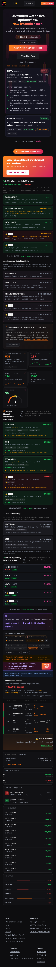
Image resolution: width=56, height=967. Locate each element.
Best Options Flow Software (21, 958)
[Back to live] (46, 640)
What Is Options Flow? (14, 935)
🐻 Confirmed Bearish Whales (36, 637)
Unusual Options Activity (40, 932)
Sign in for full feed (46, 666)
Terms (7, 928)
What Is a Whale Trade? (14, 941)
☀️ (16, 3)
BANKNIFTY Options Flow (40, 928)
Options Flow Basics (13, 922)
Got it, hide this (13, 345)
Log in (38, 141)
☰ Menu (29, 3)
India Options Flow (37, 922)
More (24, 652)
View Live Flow (28, 56)
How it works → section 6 (13, 675)
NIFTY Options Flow (38, 925)
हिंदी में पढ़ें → (9, 627)
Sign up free (46, 746)
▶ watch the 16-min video (34, 623)
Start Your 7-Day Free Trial (28, 48)
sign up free (25, 256)
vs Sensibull (15, 952)
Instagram (41, 958)
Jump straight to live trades (29, 151)
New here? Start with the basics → (36, 340)
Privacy (8, 932)
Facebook (41, 962)
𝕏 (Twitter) (41, 955)
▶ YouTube (41, 952)
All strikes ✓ (33, 649)
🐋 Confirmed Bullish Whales (15, 637)
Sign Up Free (48, 3)
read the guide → (12, 623)
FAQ (7, 925)
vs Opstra (14, 955)
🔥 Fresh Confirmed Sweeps (15, 640)
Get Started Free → (17, 172)
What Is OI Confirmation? (15, 938)
